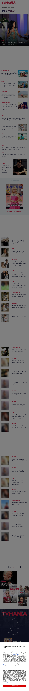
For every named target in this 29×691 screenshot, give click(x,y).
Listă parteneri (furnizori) (7, 682)
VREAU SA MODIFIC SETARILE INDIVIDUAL (14, 688)
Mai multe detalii (16, 654)
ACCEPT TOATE (14, 685)
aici (3, 664)
